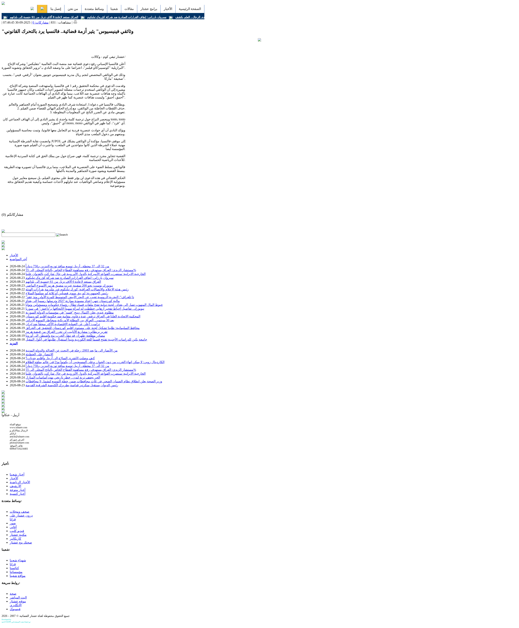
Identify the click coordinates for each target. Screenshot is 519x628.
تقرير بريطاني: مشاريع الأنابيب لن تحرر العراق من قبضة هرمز (66, 331)
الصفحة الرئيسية (190, 9)
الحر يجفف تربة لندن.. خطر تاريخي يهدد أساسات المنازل (63, 377)
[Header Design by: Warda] (3, 3)
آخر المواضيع (18, 259)
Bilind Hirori (16, 619)
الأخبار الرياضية (20, 482)
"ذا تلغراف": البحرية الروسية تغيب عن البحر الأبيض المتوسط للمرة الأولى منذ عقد (80, 297)
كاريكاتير (15, 538)
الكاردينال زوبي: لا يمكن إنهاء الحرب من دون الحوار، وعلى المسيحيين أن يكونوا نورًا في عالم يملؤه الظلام (95, 362)
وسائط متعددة (94, 9)
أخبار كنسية (17, 493)
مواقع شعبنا (18, 575)
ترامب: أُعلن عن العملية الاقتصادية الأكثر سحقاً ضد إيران (63, 324)
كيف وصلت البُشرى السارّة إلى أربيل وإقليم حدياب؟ (60, 358)
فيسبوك (15, 609)
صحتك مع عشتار (21, 542)
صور (13, 523)
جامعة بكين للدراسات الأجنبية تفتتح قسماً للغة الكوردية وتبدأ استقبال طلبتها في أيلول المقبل (86, 339)
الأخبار (168, 9)
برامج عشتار (148, 9)
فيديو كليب (17, 531)
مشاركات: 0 (40, 22)
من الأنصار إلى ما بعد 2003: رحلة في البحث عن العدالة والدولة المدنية (72, 350)
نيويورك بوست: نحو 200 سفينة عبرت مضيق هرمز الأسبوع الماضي (69, 285)
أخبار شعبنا (17, 474)
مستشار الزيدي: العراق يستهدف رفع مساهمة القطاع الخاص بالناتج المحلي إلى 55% (81, 270)
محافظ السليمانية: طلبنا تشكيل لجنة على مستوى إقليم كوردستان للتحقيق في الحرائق (83, 328)
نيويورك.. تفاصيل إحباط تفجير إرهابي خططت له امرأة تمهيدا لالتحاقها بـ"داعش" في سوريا (85, 308)
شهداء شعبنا (18, 560)
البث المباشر (18, 597)
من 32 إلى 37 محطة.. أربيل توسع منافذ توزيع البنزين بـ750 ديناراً (67, 266)
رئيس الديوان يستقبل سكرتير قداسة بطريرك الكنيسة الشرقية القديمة (72, 385)
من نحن (73, 9)
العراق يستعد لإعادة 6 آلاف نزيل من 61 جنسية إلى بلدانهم (44, 17)
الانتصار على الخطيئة (39, 354)
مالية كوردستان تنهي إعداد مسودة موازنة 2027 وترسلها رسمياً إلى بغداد (73, 301)
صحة (13, 593)
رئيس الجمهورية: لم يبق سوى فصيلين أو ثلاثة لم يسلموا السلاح (67, 293)
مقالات (129, 9)
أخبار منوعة (17, 490)
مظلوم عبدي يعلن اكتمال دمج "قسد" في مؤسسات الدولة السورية (70, 312)
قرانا (13, 564)
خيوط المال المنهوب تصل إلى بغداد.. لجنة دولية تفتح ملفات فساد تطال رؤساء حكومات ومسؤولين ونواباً (94, 304)
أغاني (13, 527)
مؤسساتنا (16, 572)
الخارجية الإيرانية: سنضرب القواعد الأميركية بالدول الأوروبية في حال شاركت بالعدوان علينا (86, 274)
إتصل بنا (55, 9)
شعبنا (114, 9)
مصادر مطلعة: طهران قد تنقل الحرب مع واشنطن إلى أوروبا (65, 335)
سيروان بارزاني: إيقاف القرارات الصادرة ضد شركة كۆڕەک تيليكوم (126, 17)
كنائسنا (14, 568)
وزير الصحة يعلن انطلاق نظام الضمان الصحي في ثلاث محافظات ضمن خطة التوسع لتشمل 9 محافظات (94, 381)
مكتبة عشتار (18, 534)
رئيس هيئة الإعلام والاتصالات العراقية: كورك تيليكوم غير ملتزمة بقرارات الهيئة (77, 289)
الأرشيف (15, 486)
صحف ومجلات (19, 511)
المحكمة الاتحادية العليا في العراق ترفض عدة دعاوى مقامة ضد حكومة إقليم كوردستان (83, 316)
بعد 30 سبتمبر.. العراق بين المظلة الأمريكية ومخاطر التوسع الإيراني (70, 320)
